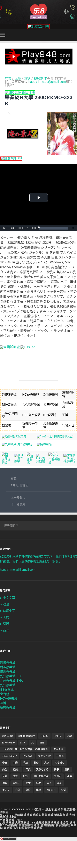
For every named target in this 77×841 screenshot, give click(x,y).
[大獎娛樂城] (10, 347)
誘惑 (38, 790)
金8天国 (51, 790)
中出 (4, 762)
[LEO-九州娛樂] (40, 461)
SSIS (41, 742)
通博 (3, 703)
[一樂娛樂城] (28, 347)
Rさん (14, 485)
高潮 (63, 790)
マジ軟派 (27, 756)
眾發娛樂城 (26, 825)
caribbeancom (26, 735)
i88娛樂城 (7, 689)
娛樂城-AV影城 (14, 827)
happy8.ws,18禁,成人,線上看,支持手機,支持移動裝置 (38, 811)
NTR (22, 742)
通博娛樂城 (7, 663)
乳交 (25, 762)
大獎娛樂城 (22, 822)
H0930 (44, 735)
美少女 (6, 790)
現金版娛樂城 (33, 827)
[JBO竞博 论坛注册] (20, 92)
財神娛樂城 (7, 667)
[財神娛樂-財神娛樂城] (69, 461)
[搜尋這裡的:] (38, 525)
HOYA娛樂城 (8, 698)
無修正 (16, 783)
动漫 (6, 604)
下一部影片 (18, 504)
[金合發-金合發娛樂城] (54, 462)
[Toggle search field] (74, 35)
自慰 (17, 790)
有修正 (24, 485)
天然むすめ (42, 769)
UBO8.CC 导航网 (11, 814)
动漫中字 (9, 610)
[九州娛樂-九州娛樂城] (17, 444)
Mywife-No (8, 742)
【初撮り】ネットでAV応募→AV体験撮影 (25, 749)
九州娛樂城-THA (11, 680)
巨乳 (4, 776)
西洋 (6, 630)
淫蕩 (69, 776)
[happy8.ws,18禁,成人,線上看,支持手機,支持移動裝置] (38, 11)
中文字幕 (9, 598)
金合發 (4, 694)
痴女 (38, 783)
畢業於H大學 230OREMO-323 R (38, 100)
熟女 (28, 783)
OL (32, 742)
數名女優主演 (41, 776)
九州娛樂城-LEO (11, 676)
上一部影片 (18, 497)
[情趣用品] (44, 444)
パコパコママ (9, 756)
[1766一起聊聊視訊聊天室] (54, 436)
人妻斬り (59, 762)
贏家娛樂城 (7, 707)
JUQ (69, 735)
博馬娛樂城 (7, 671)
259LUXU (7, 735)
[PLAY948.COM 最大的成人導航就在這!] (38, 62)
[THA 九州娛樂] (19, 461)
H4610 (57, 735)
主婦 (15, 762)
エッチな (58, 749)
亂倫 (36, 762)
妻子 (56, 769)
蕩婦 (28, 790)
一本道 (60, 756)
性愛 (15, 776)
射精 (66, 769)
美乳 (59, 783)
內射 (4, 769)
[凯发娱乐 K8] (38, 26)
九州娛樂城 (7, 685)
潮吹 (4, 783)
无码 (6, 617)
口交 (28, 769)
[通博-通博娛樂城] (14, 436)
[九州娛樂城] (30, 462)
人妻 (46, 762)
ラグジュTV (44, 756)
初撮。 (16, 769)
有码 (14, 478)
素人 (49, 783)
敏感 (25, 776)
